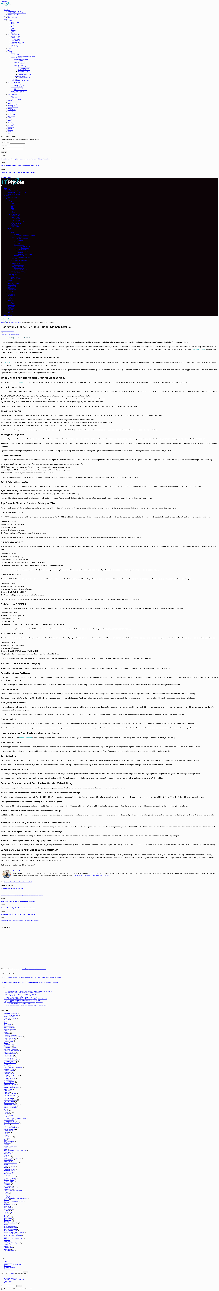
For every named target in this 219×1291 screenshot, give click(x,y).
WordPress (10, 130)
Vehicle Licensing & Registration (13, 1235)
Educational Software (10, 1093)
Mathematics (7, 1157)
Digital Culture (8, 1080)
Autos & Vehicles (9, 1026)
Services (6, 16)
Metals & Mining (8, 1160)
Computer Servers (9, 1058)
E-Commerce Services (24, 67)
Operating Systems (9, 1180)
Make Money (11, 108)
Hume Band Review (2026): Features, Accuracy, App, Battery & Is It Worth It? (25, 999)
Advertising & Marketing (21, 59)
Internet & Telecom (9, 1129)
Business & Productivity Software (13, 1036)
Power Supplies (8, 1186)
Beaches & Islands (9, 1027)
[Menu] (1, 185)
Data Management (9, 1070)
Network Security (19, 85)
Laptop (13, 31)
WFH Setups (14, 45)
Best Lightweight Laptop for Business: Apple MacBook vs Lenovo (20, 165)
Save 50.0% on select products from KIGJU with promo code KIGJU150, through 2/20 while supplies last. (30, 982)
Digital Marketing (12, 94)
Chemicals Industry (19, 76)
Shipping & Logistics (10, 1204)
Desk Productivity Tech (14, 34)
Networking (11, 123)
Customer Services (9, 1069)
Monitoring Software (9, 1166)
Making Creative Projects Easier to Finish (12, 888)
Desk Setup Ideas (15, 36)
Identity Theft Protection (10, 1127)
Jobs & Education (9, 1141)
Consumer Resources (10, 1063)
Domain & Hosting (13, 107)
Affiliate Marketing (16, 99)
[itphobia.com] (13, 185)
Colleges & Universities (10, 1049)
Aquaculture (7, 1024)
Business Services (19, 65)
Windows (10, 131)
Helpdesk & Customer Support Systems (15, 1118)
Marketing (20, 60)
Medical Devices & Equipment (12, 1158)
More (9, 133)
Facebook (77, 875)
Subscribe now (8, 1263)
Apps (9, 50)
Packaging (7, 1184)
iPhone (6, 1135)
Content (10, 113)
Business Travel (8, 1041)
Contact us (7, 1269)
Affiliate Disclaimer (9, 1267)
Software (10, 100)
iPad (12, 27)
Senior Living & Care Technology (13, 1201)
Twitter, (83, 875)
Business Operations (19, 62)
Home (5, 8)
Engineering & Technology (11, 1104)
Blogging (10, 111)
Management (21, 63)
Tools (5, 1224)
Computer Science (9, 1055)
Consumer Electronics (17, 87)
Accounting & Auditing (10, 1013)
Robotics (10, 119)
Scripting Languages (9, 1197)
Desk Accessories (15, 40)
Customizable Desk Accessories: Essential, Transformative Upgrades (20, 920)
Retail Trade (14, 79)
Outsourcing (7, 1183)
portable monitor (198, 349)
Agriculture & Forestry (10, 1018)
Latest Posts (7, 1147)
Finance (13, 53)
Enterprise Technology (10, 1106)
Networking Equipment (10, 1175)
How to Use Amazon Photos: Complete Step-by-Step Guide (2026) (22, 1000)
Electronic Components (20, 93)
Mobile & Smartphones (14, 103)
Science (6, 1195)
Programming (11, 116)
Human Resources (9, 1126)
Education (7, 1090)
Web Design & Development (12, 1243)
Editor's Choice (8, 1089)
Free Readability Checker (14, 11)
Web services (7, 1244)
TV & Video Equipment (20, 90)
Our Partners (7, 1266)
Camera (13, 25)
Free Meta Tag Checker (14, 14)
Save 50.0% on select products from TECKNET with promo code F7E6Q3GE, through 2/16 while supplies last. (31, 977)
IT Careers (7, 1138)
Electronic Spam (8, 1098)
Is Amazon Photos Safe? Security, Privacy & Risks (17, 996)
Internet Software (8, 1130)
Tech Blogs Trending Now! (11, 1278)
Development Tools (9, 1078)
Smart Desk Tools (16, 43)
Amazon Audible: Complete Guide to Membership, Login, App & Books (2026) (25, 1005)
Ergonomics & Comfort (17, 42)
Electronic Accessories (10, 1095)
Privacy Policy (8, 1281)
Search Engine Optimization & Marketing (15, 1198)
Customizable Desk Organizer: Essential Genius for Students (18, 908)
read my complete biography (100, 875)
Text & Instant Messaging (11, 1223)
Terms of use (7, 1282)
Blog (5, 19)
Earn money (7, 1086)
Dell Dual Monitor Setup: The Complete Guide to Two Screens (18, 901)
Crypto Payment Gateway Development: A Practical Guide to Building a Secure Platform (26, 159)
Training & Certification (10, 1227)
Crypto (9, 117)
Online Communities (9, 1177)
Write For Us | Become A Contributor (14, 1264)
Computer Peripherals (10, 1053)
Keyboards (17, 39)
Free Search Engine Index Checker (17, 13)
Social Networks (8, 1209)
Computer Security (16, 83)
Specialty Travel (8, 1212)
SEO (12, 96)
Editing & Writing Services (25, 74)
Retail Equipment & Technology (19, 80)
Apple (9, 48)
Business (10, 51)
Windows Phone (12, 105)
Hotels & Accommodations (11, 1123)
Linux (5, 1149)
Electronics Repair (19, 88)
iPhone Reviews (15, 22)
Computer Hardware (9, 1052)
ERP (5, 1109)
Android (13, 23)
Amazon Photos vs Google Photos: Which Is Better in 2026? (20, 997)
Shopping (6, 1206)
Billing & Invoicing (9, 1029)
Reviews (10, 20)
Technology (11, 127)
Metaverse (10, 120)
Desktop (13, 30)
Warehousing (21, 73)
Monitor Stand (8, 1164)
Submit (19, 1285)
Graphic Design (12, 110)
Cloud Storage (8, 1046)
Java (5, 1140)
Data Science (11, 114)
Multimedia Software (9, 1169)
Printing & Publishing (10, 1187)
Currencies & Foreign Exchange (26, 56)
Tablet (12, 28)
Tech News (7, 1217)
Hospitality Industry (23, 71)
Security (10, 122)
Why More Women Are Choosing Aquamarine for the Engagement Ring (23, 1002)
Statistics (6, 1213)
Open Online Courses (10, 1178)
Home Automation (9, 1120)
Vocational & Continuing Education (13, 1238)
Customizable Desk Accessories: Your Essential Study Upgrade (18, 914)
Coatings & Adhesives (24, 77)
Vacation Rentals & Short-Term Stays (14, 1232)
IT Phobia (11, 1273)
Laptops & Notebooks (10, 1146)
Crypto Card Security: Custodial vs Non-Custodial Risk (19, 1003)
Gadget (13, 33)
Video (5, 1237)
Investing (16, 54)
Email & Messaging (9, 1103)
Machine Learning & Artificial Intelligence (15, 1150)
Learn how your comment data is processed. (34, 969)
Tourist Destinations (9, 1226)
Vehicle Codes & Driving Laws (12, 1233)
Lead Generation (12, 17)
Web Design (11, 128)
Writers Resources (9, 1250)
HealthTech (7, 1117)
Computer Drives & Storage (11, 1050)
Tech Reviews (15, 37)
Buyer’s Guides (15, 47)
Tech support (11, 125)
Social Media (14, 97)
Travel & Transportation (10, 1229)
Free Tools (7, 10)
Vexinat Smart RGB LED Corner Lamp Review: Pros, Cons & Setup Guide (22, 895)
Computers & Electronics (14, 82)
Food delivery (25, 68)
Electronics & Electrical (17, 91)
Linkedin (87, 875)
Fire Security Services (24, 70)
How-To (6, 1124)
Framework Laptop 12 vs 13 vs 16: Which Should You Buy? (18, 172)
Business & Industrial (16, 57)
